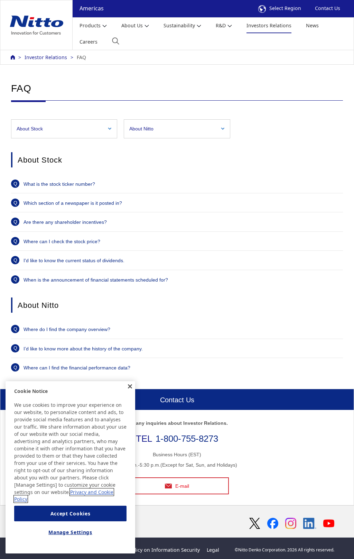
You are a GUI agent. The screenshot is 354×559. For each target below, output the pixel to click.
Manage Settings (70, 532)
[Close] (130, 386)
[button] (115, 41)
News (312, 25)
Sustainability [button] (179, 25)
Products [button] (90, 25)
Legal (213, 550)
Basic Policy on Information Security (157, 550)
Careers (88, 41)
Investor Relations (46, 57)
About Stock (30, 128)
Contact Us (327, 8)
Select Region (285, 8)
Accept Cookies (70, 513)
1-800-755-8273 (187, 438)
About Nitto (141, 128)
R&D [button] (221, 25)
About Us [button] (132, 25)
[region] (70, 467)
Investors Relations (268, 25)
